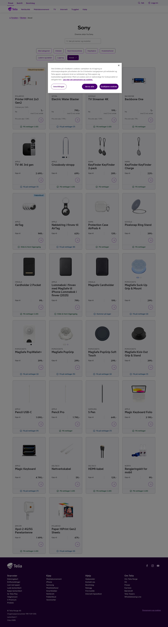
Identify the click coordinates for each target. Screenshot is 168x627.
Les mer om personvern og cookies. (78, 80)
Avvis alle (89, 86)
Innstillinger (58, 86)
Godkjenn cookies (109, 86)
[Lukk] (118, 65)
